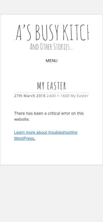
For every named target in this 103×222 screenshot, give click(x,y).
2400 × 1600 (58, 95)
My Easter (80, 95)
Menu (51, 60)
